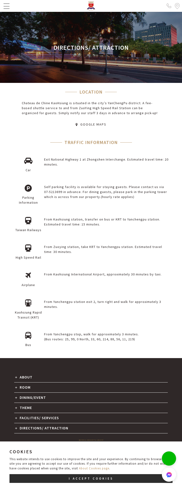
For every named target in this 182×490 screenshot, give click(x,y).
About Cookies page (94, 468)
